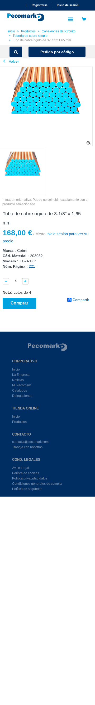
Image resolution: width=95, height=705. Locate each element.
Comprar (19, 303)
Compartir (81, 300)
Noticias (18, 380)
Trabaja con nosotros (27, 447)
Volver (13, 61)
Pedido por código (57, 52)
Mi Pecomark (21, 385)
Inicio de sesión (68, 5)
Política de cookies (25, 473)
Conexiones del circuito (58, 31)
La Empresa (21, 375)
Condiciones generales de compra (37, 484)
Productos (28, 31)
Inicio (11, 31)
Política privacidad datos (29, 478)
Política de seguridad (27, 489)
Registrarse (40, 5)
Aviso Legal (20, 468)
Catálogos (19, 390)
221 (32, 266)
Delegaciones (22, 396)
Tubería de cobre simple (30, 36)
